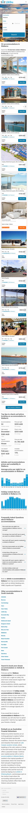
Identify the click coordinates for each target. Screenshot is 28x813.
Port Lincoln (4, 647)
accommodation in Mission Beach (12, 756)
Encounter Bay (5, 615)
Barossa (3, 600)
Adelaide (3, 597)
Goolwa (3, 618)
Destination (6, 15)
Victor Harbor (4, 656)
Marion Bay (4, 626)
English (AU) (21, 797)
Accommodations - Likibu (7, 1)
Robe (2, 650)
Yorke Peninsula (5, 659)
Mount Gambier (5, 638)
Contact (3, 806)
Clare (2, 606)
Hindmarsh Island (6, 621)
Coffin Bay (4, 612)
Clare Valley (4, 609)
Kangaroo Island (5, 623)
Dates (4, 21)
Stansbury (4, 653)
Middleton (4, 632)
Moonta (3, 635)
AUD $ (4, 800)
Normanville (4, 641)
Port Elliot (3, 644)
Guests (5, 27)
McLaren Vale (5, 629)
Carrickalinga (4, 603)
